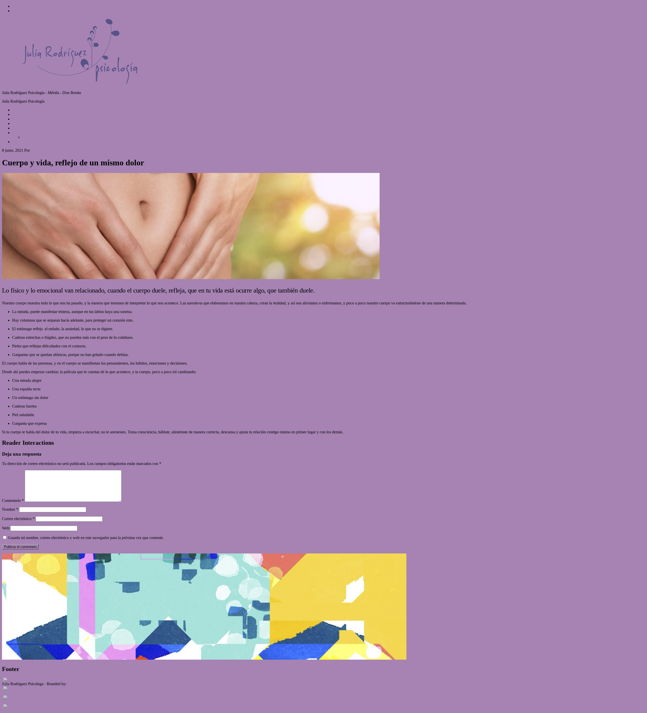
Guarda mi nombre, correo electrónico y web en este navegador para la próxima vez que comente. (86, 538)
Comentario (13, 500)
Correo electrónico (18, 519)
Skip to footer (23, 11)
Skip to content (24, 6)
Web (5, 528)
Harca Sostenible (81, 684)
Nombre (10, 509)
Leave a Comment (89, 150)
